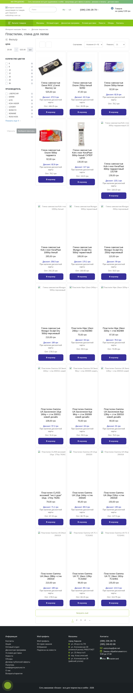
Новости (102, 23)
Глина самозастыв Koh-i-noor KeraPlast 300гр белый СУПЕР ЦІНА (82, 154)
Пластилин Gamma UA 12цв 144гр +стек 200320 (82, 495)
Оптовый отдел (53, 23)
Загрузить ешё (82, 613)
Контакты (120, 23)
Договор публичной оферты (17, 662)
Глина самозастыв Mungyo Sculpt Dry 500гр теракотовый (82, 250)
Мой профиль (43, 641)
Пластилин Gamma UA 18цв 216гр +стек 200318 (113, 495)
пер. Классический (79, 655)
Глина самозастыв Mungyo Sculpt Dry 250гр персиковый (113, 250)
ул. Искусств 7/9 (78, 644)
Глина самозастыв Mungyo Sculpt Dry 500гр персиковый (50, 331)
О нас (8, 670)
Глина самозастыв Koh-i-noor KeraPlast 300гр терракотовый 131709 (114, 168)
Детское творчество (40, 29)
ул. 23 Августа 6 (77, 652)
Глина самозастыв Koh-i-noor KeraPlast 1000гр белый (51, 250)
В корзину (50, 112)
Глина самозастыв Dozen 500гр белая (113, 84)
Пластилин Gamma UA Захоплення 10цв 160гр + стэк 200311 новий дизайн (50, 413)
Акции (8, 644)
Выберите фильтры (26, 131)
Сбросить (11, 131)
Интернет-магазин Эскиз (15, 29)
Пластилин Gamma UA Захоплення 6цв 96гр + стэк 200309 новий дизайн (82, 413)
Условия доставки (89, 23)
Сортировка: (77, 44)
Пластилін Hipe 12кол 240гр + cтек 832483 (82, 329)
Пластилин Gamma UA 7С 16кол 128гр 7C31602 (82, 576)
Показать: (108, 44)
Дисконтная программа (70, 23)
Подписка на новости (46, 650)
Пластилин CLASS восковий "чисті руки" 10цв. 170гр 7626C (51, 495)
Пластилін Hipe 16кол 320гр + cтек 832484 (114, 329)
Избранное (42, 647)
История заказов (44, 644)
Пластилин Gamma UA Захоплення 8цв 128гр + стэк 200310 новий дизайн (114, 413)
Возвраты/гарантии (13, 673)
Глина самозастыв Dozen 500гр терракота (50, 153)
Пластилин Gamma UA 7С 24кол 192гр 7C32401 (114, 576)
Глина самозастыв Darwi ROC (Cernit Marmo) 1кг (50, 85)
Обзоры (111, 23)
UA (70, 10)
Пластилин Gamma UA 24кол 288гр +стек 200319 (51, 576)
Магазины (40, 23)
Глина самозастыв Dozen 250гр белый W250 (82, 85)
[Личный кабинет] (104, 9)
